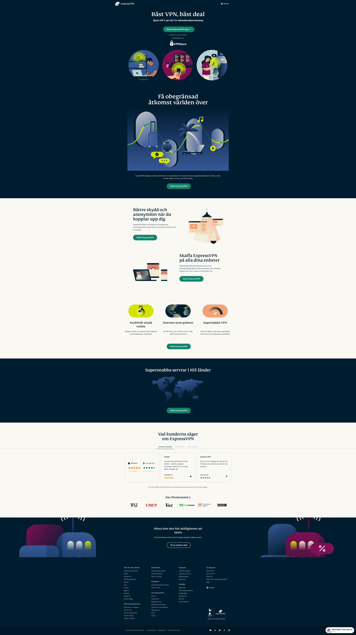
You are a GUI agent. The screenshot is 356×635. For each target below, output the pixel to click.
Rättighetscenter (156, 601)
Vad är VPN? (210, 571)
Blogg (208, 582)
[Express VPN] (124, 4)
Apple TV (126, 590)
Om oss (153, 596)
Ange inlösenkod (184, 601)
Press (153, 613)
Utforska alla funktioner (158, 571)
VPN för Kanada (129, 615)
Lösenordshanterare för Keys (160, 585)
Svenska (226, 3)
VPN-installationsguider (186, 590)
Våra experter (155, 610)
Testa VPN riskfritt (156, 574)
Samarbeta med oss (185, 574)
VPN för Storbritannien (130, 613)
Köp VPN (181, 599)
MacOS (126, 574)
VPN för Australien (129, 618)
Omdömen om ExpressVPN (159, 607)
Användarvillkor (162, 630)
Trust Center (155, 599)
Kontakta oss (183, 596)
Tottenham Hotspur (184, 571)
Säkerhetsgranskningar (158, 604)
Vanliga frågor (183, 593)
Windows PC (127, 576)
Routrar (126, 588)
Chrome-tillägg (128, 599)
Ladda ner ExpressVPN (131, 571)
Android (126, 582)
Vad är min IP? (210, 574)
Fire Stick (126, 593)
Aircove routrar (155, 587)
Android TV (127, 596)
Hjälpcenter (182, 587)
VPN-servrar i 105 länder (131, 607)
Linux (125, 585)
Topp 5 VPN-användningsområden (216, 579)
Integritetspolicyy (151, 630)
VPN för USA (127, 610)
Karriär (153, 615)
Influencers (182, 579)
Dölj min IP (209, 576)
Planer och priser (156, 576)
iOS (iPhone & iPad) (130, 579)
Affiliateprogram (183, 576)
